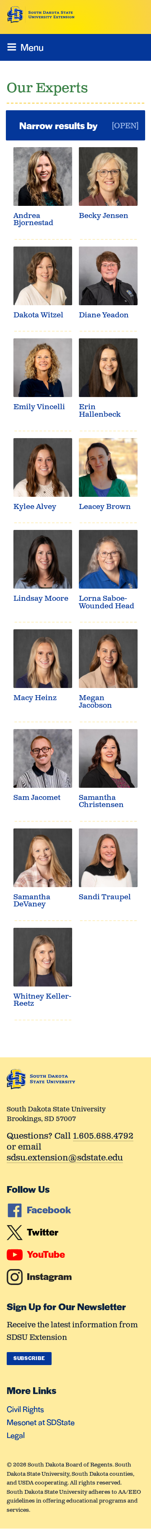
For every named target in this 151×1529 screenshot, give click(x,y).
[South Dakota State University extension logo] (41, 14)
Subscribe (29, 1358)
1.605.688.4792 (103, 1136)
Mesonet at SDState (41, 1422)
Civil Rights (25, 1409)
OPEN (125, 126)
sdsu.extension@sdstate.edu (65, 1158)
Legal (16, 1435)
